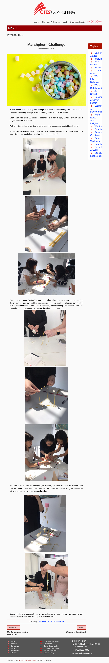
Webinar (99, 126)
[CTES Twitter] (92, 22)
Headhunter (100, 144)
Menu (12, 28)
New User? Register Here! (54, 22)
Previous (13, 627)
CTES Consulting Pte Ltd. (28, 660)
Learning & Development (51, 621)
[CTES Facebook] (96, 22)
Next (81, 627)
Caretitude (100, 129)
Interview (99, 59)
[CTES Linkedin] (88, 22)
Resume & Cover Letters (96, 100)
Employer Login (77, 22)
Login (36, 22)
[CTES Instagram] (100, 22)
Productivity (100, 67)
